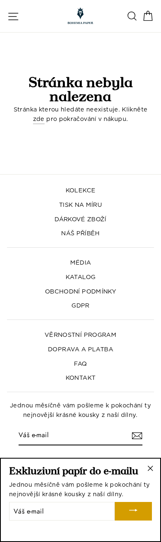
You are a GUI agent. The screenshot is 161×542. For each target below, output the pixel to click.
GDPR (80, 305)
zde (39, 118)
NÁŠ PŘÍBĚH (80, 233)
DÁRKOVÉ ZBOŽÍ (80, 218)
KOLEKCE (81, 190)
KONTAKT (81, 377)
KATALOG (81, 276)
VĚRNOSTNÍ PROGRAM (80, 334)
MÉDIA (80, 262)
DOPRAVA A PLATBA (80, 349)
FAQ (80, 363)
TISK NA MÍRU (80, 204)
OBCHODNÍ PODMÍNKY (80, 291)
